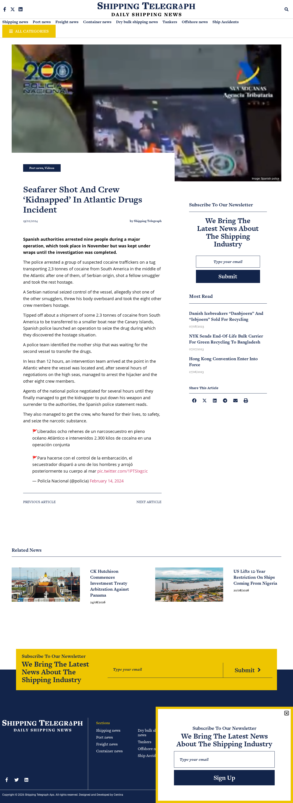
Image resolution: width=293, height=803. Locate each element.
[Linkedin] (20, 9)
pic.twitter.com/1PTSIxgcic (122, 471)
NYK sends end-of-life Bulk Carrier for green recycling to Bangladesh (226, 339)
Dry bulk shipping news (137, 22)
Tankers (170, 22)
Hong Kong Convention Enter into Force (223, 362)
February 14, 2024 (107, 481)
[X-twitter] (12, 9)
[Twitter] (16, 779)
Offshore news (195, 22)
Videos (49, 168)
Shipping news (15, 22)
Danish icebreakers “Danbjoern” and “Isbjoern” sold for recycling (226, 316)
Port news (42, 22)
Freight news (67, 22)
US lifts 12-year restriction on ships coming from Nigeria (255, 577)
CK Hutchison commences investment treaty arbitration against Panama (109, 583)
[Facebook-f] (4, 9)
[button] (287, 9)
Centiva (118, 794)
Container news (97, 22)
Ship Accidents (225, 22)
